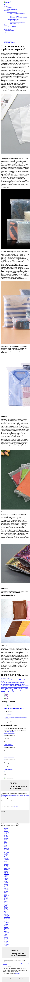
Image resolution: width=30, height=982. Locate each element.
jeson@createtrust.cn (9, 757)
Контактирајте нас (9, 30)
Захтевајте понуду (5, 678)
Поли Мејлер (13, 20)
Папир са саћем (14, 16)
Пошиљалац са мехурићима (17, 22)
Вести (5, 25)
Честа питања (7, 29)
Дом (5, 4)
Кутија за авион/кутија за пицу (18, 17)
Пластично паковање (13, 19)
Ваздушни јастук (14, 23)
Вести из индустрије (12, 27)
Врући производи (5, 679)
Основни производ (12, 9)
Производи (7, 10)
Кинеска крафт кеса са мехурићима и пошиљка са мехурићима (13, 690)
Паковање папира (12, 12)
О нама (6, 6)
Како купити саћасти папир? (14, 708)
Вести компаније (11, 26)
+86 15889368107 (8, 745)
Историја (9, 7)
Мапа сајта (14, 679)
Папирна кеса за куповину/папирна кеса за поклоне (17, 14)
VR (5, 32)
